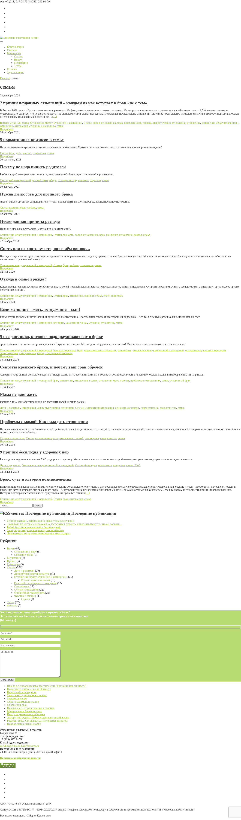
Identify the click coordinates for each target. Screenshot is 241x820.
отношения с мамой (127, 407)
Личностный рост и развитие (31, 573)
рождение (119, 465)
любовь (147, 122)
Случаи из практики (87, 407)
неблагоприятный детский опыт (28, 180)
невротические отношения (169, 122)
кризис (27, 153)
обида (52, 180)
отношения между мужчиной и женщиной (158, 350)
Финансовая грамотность (29, 592)
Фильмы (12, 605)
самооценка (92, 438)
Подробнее (6, 129)
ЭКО (137, 465)
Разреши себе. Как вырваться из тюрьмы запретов (37, 720)
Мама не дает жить (18, 394)
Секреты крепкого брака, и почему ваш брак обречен (51, 367)
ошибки (89, 295)
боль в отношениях (104, 122)
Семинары (13, 564)
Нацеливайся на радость (21, 692)
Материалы (14, 53)
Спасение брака (23, 554)
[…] (54, 116)
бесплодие (90, 465)
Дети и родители (10, 407)
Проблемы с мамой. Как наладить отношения (44, 421)
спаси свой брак (113, 295)
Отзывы (12, 69)
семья (60, 125)
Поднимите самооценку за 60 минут (29, 688)
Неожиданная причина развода (30, 221)
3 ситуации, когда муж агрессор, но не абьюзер (35, 530)
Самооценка (21, 586)
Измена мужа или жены (14, 122)
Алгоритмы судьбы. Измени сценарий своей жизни (38, 717)
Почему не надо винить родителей (33, 167)
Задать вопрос (15, 72)
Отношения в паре (25, 551)
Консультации (15, 46)
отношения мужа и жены (114, 380)
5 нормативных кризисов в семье (32, 139)
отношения (193, 122)
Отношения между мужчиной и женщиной (56, 122)
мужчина (94, 322)
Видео (18, 59)
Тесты (17, 65)
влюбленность (132, 122)
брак (120, 122)
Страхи (25, 599)
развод (138, 234)
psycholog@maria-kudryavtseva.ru (19, 745)
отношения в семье (85, 380)
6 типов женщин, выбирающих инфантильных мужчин (40, 520)
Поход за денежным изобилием (26, 714)
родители (95, 180)
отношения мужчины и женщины (34, 125)
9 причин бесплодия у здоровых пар (34, 452)
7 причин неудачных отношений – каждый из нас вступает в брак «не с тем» (73, 103)
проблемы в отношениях (145, 380)
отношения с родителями (73, 180)
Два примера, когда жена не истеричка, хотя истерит (38, 533)
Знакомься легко (17, 698)
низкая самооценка (46, 438)
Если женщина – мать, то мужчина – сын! (40, 309)
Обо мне (12, 50)
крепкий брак (17, 207)
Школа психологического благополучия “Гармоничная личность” (46, 685)
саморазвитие (27, 353)
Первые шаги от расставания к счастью (31, 708)
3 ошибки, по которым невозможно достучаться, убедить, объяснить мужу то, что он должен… (64, 523)
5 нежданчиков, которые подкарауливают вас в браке (51, 336)
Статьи (18, 56)
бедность (68, 234)
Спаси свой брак (17, 704)
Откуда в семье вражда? (23, 279)
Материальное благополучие (24, 711)
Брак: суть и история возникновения (35, 479)
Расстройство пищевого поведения (35, 583)
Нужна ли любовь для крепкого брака (36, 194)
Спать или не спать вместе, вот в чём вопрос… (45, 248)
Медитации (21, 62)
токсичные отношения (59, 353)
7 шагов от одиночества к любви (27, 695)
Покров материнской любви (24, 723)
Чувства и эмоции (25, 595)
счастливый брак (180, 380)
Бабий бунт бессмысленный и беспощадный (34, 527)
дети (19, 153)
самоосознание (9, 353)
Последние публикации (93, 513)
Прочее (11, 561)
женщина (58, 322)
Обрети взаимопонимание (23, 701)
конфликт (112, 234)
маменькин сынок (76, 322)
